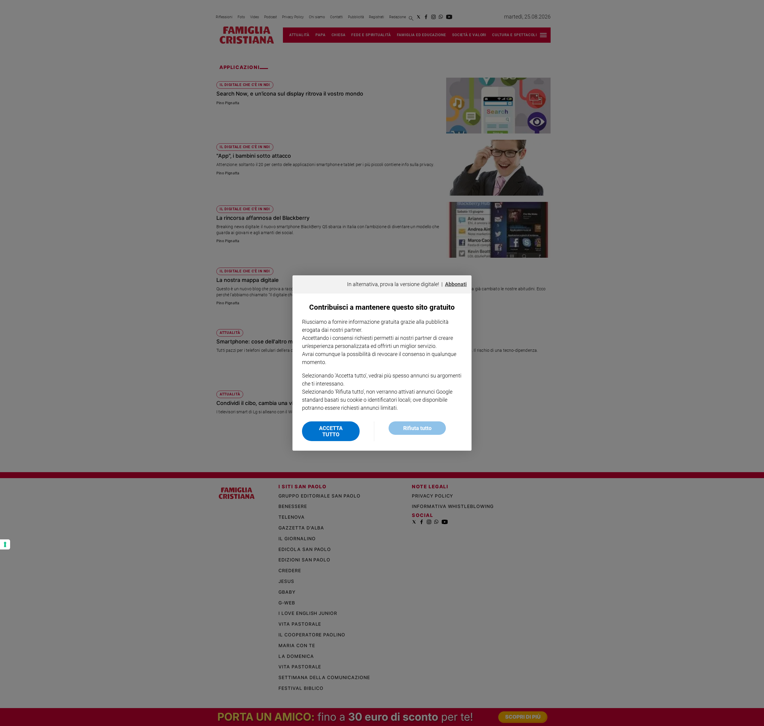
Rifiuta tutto (417, 428)
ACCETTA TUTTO (331, 431)
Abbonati (456, 284)
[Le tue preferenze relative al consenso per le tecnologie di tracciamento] (5, 544)
